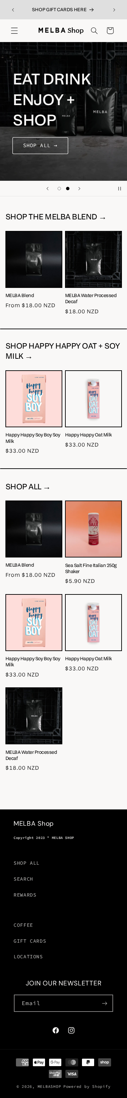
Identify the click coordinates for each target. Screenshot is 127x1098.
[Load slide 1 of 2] (59, 188)
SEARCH (23, 879)
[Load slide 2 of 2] (68, 188)
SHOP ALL (27, 863)
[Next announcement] (114, 9)
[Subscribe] (104, 1003)
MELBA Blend (19, 295)
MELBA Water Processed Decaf (91, 298)
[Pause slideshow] (119, 188)
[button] (14, 30)
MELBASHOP (49, 1086)
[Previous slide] (47, 188)
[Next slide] (79, 188)
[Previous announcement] (12, 9)
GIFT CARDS (30, 941)
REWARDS (25, 895)
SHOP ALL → (40, 145)
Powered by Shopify (86, 1086)
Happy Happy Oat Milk (88, 434)
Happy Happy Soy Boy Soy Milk (32, 438)
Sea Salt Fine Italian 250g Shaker (91, 568)
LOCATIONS (28, 957)
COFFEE (23, 925)
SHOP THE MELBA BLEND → (56, 216)
